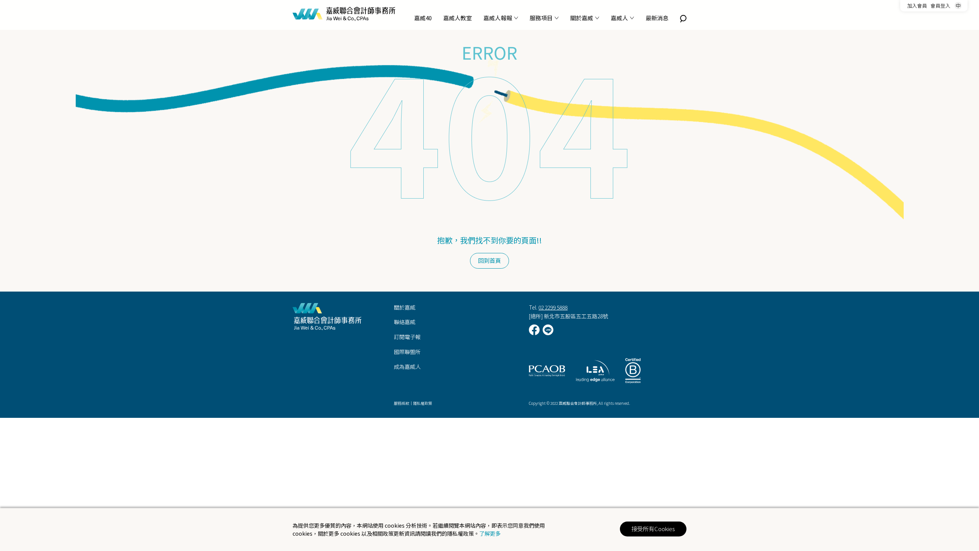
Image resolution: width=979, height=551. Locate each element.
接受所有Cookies (653, 529)
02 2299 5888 (553, 307)
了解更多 (490, 533)
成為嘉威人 (407, 366)
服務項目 (541, 18)
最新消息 (657, 18)
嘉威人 (619, 18)
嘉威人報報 (497, 18)
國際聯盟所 (407, 351)
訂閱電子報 (407, 337)
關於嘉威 (581, 18)
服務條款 (401, 403)
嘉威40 (423, 18)
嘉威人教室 (457, 18)
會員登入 (940, 5)
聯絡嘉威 (404, 322)
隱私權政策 (422, 403)
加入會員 (917, 5)
